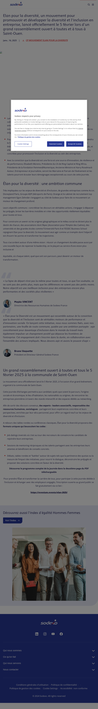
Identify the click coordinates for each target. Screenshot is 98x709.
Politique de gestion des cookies (29, 137)
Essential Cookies (55, 144)
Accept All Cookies (74, 144)
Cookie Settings (23, 144)
